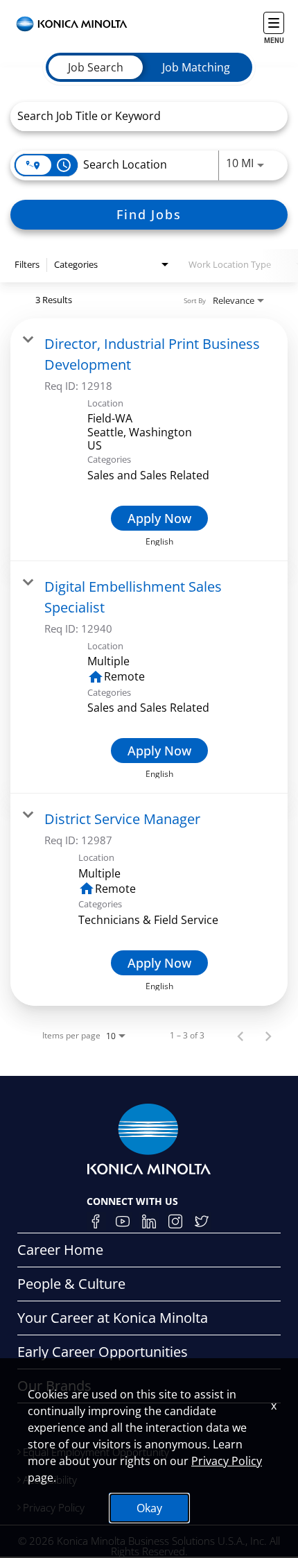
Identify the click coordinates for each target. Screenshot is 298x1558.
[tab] (96, 67)
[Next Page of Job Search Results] (268, 1036)
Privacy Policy (226, 1461)
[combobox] (142, 116)
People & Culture (71, 1283)
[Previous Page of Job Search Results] (240, 1036)
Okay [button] (149, 1508)
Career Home (60, 1249)
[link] (149, 439)
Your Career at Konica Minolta (112, 1317)
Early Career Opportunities (102, 1351)
